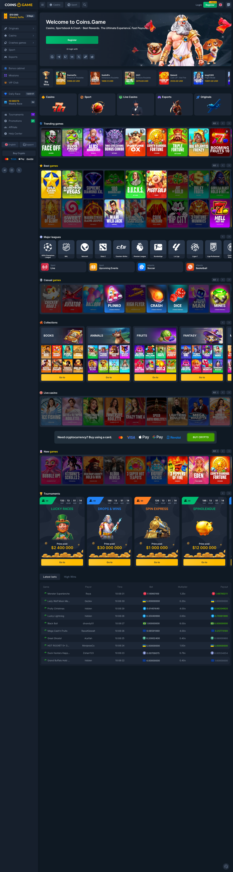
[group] (71, 78)
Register (211, 4)
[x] (78, 56)
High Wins (70, 576)
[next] (228, 237)
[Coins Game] (18, 5)
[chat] (228, 5)
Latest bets (50, 576)
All (214, 123)
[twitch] (65, 56)
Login (199, 4)
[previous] (222, 237)
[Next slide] (228, 123)
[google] (52, 56)
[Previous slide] (222, 123)
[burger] (42, 5)
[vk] (72, 56)
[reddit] (92, 56)
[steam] (85, 56)
